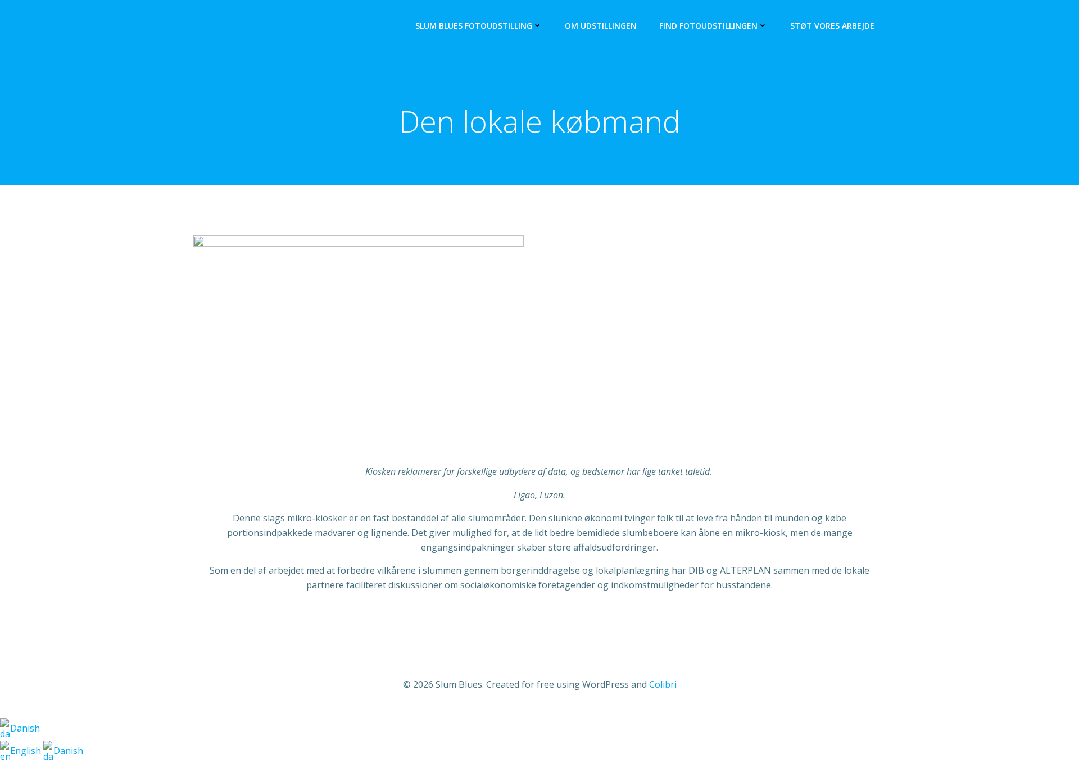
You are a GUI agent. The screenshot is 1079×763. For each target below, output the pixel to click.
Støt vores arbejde (832, 25)
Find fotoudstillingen (708, 25)
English (26, 750)
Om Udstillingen (601, 25)
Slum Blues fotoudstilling (473, 25)
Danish (25, 728)
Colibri (663, 684)
